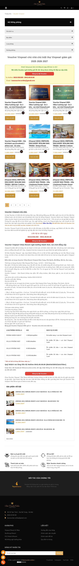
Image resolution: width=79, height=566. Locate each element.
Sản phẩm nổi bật (13, 387)
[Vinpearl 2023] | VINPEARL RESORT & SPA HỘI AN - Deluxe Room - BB (35, 429)
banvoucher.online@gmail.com (17, 518)
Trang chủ (8, 13)
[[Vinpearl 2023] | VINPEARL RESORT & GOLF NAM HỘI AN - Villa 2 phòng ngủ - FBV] (10, 393)
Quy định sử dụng (46, 539)
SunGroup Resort (10, 533)
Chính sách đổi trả (47, 536)
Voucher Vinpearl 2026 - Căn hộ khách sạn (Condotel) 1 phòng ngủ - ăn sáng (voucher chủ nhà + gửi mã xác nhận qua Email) (15, 145)
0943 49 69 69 (11, 515)
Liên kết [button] (44, 525)
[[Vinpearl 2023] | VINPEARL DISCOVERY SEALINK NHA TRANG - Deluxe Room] (39, 131)
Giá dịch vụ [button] (9, 31)
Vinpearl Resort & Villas (12, 530)
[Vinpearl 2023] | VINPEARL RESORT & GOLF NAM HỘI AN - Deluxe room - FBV (37, 401)
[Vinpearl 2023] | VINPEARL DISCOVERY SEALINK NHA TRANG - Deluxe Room (39, 143)
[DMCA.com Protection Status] (21, 562)
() (73, 8)
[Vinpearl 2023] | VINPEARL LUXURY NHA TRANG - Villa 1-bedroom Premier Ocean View (63, 183)
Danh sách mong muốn (64, 8)
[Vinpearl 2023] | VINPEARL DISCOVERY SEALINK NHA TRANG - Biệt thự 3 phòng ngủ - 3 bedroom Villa (15, 183)
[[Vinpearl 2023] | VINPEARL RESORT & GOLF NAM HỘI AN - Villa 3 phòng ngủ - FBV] (10, 412)
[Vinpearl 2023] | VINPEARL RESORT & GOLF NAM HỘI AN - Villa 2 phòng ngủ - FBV (39, 391)
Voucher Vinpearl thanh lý (13, 228)
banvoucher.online (30, 368)
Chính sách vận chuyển (48, 533)
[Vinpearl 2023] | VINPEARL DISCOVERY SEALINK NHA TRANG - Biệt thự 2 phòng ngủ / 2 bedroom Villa (63, 144)
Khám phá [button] (9, 525)
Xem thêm (9, 438)
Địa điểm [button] (9, 37)
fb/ (23, 368)
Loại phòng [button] (9, 44)
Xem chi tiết (10, 118)
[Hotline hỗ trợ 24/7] (3, 564)
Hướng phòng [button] (10, 50)
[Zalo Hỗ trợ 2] (3, 559)
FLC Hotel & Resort (11, 536)
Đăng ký (59, 553)
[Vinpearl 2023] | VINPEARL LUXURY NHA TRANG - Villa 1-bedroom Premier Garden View (39, 183)
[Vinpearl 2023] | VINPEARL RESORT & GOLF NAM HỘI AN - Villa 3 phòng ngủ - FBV (39, 410)
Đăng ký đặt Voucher (39, 74)
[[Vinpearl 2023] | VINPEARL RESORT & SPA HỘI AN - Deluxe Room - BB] (10, 431)
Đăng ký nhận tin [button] (12, 547)
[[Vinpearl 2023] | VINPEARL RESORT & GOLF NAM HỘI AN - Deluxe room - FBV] (10, 403)
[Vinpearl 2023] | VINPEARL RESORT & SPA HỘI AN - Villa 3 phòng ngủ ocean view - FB (40, 420)
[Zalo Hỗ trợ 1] (3, 554)
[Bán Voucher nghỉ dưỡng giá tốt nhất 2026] (39, 3)
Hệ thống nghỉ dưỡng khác (13, 539)
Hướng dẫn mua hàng (48, 530)
